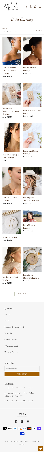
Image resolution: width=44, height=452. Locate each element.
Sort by (5, 28)
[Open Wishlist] (40, 448)
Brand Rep (9, 333)
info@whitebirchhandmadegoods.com (19, 388)
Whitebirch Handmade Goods (21, 441)
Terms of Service (11, 352)
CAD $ (21, 414)
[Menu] (40, 6)
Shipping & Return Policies (15, 327)
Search (7, 314)
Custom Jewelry (11, 340)
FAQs (7, 321)
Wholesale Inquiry (12, 346)
